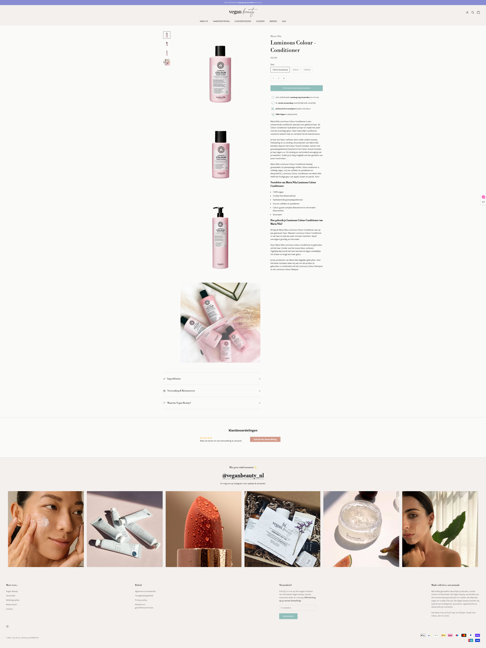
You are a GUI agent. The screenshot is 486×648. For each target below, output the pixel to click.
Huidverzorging (243, 21)
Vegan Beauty (12, 591)
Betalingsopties (12, 600)
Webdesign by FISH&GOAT (30, 638)
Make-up (204, 21)
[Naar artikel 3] (166, 53)
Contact (9, 609)
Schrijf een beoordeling (265, 439)
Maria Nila (275, 36)
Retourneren (11, 604)
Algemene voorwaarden (145, 591)
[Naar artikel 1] (166, 35)
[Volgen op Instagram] (7, 626)
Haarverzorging (221, 21)
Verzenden (10, 595)
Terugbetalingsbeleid (144, 595)
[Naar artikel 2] (166, 44)
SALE (284, 21)
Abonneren (288, 616)
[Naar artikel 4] (166, 62)
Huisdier (260, 21)
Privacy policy (141, 600)
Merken (273, 21)
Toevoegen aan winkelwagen (296, 88)
